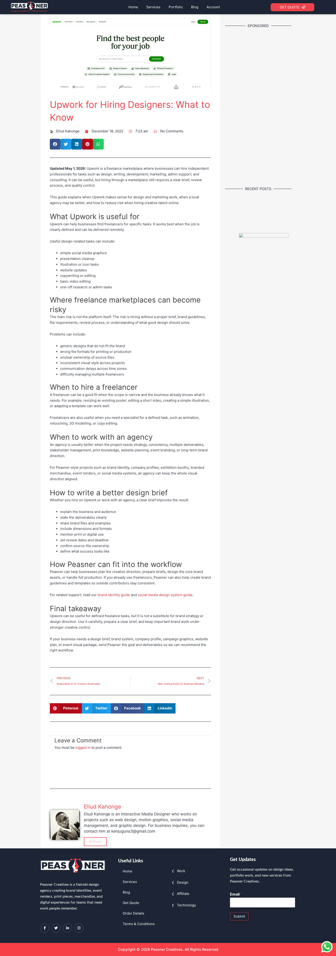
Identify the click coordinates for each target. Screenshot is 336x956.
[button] (55, 144)
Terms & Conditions (139, 924)
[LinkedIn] (67, 928)
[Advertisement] (263, 106)
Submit (239, 916)
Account (213, 7)
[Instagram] (78, 928)
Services (153, 7)
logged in (83, 747)
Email (236, 894)
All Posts (95, 841)
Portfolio (176, 7)
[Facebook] (44, 928)
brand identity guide (114, 595)
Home (133, 7)
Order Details (133, 913)
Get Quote (131, 903)
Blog (194, 7)
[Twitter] (56, 928)
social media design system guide (165, 595)
